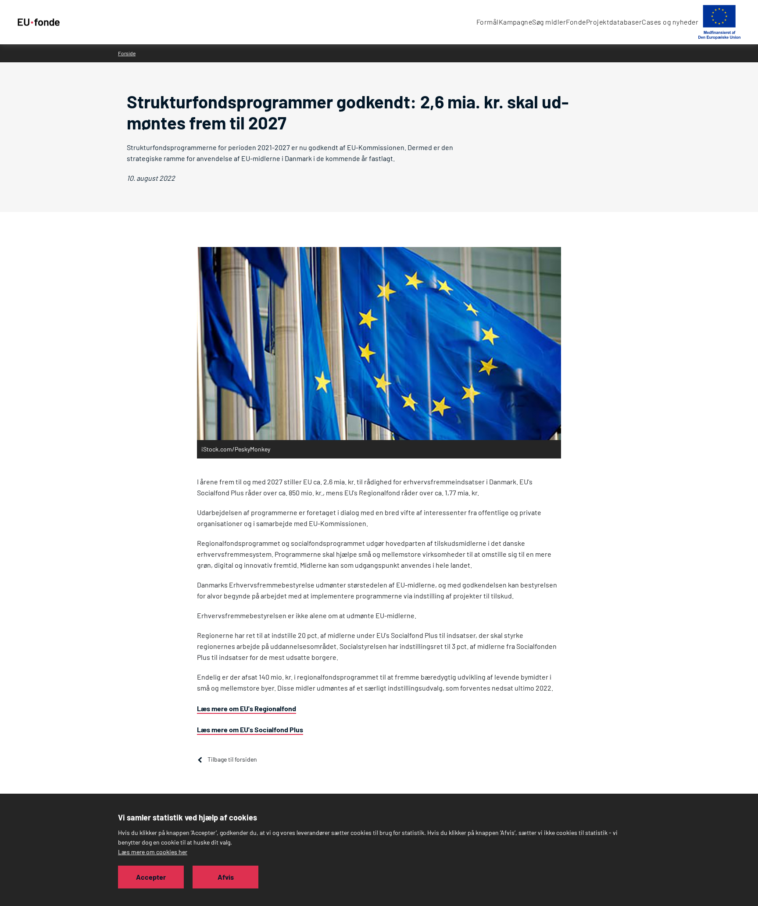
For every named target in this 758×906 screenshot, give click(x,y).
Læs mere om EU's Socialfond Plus (250, 729)
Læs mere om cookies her (152, 852)
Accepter (151, 877)
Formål (487, 22)
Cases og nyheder (670, 22)
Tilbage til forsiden (232, 759)
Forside (127, 53)
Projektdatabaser (614, 22)
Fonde (576, 22)
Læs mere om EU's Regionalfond (246, 708)
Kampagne (516, 22)
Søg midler (549, 22)
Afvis (226, 877)
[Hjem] (39, 22)
